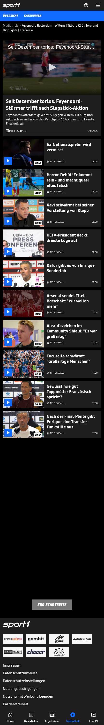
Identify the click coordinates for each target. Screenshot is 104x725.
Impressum (12, 665)
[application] (52, 67)
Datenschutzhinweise (20, 673)
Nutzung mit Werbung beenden (28, 696)
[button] (52, 67)
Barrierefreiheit (15, 704)
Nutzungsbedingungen (21, 688)
